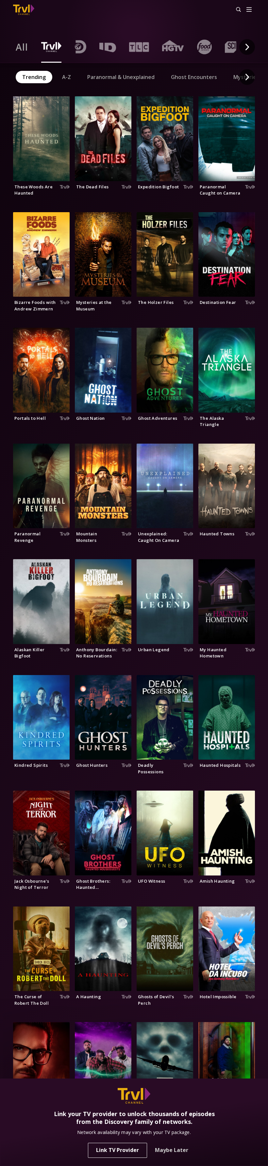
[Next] (247, 47)
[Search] (235, 9)
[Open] (249, 10)
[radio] (22, 47)
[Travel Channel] (23, 10)
